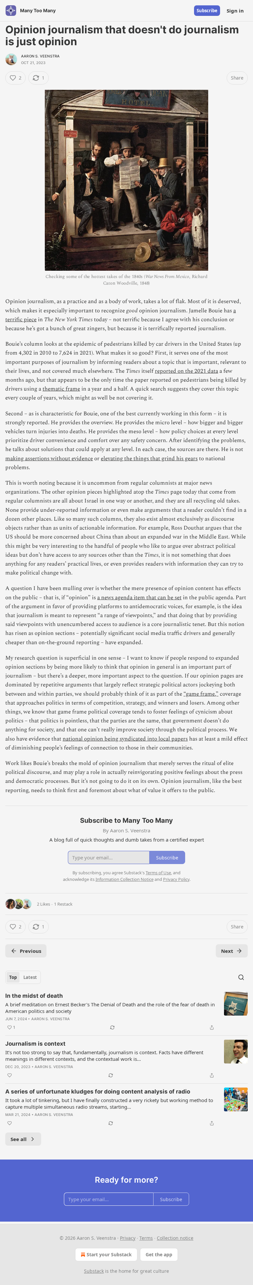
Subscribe (207, 11)
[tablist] (23, 977)
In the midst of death (34, 995)
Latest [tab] (30, 977)
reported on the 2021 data (186, 371)
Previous (30, 951)
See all (19, 1139)
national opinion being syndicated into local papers (125, 739)
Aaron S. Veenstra (40, 56)
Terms (146, 1238)
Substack (94, 1271)
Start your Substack (109, 1254)
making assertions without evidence (49, 458)
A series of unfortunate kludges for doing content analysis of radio (97, 1091)
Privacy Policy (176, 879)
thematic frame (61, 389)
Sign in (235, 10)
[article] (126, 1011)
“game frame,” (200, 694)
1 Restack (63, 904)
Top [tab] (13, 977)
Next (227, 951)
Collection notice (175, 1238)
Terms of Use (158, 873)
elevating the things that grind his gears (149, 458)
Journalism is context (35, 1043)
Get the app (159, 1254)
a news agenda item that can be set (139, 597)
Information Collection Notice (125, 879)
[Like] (9, 1075)
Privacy (127, 1238)
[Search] (241, 977)
